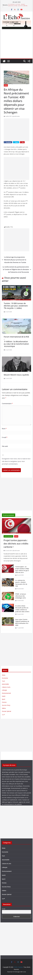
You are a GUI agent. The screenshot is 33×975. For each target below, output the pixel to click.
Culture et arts (6, 687)
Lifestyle (4, 690)
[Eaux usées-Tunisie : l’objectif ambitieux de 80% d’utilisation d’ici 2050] (8, 623)
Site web (5, 446)
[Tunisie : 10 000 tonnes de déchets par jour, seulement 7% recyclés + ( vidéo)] (16, 286)
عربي (3, 714)
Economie (5, 678)
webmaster (17, 116)
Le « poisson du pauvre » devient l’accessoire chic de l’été (21, 583)
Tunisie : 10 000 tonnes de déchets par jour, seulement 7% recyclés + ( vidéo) (16, 305)
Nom (4, 429)
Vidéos (4, 708)
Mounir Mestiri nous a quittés (16, 375)
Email (3, 909)
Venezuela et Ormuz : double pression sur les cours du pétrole (17, 6)
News (5, 85)
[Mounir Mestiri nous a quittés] (16, 358)
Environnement (8, 536)
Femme (4, 702)
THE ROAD (14, 971)
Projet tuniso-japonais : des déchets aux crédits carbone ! (16, 543)
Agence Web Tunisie (21, 971)
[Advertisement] (16, 45)
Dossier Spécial (6, 711)
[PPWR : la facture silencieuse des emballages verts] (8, 597)
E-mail (4, 437)
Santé (3, 696)
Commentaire (7, 404)
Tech (3, 681)
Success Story (6, 705)
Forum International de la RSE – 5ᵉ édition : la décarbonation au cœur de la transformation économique (16, 341)
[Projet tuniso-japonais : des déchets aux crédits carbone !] (16, 526)
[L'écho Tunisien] (4, 61)
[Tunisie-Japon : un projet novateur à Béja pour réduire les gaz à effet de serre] (8, 571)
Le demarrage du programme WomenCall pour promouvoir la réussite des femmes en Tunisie (15, 259)
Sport (3, 699)
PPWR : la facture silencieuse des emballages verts (20, 596)
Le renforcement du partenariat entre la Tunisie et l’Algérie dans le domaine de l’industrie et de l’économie (16, 269)
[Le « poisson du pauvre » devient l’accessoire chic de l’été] (8, 584)
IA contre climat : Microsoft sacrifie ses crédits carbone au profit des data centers (22, 608)
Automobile (5, 684)
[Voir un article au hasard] (29, 61)
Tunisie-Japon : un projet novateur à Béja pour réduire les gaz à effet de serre (22, 569)
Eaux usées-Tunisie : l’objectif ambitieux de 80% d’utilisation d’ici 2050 (22, 622)
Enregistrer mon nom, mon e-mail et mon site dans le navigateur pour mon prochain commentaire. (16, 461)
